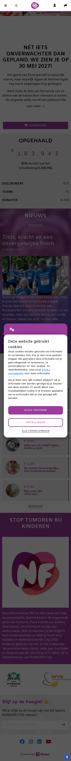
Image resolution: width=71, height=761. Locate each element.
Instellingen (35, 422)
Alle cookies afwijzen (35, 431)
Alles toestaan (35, 410)
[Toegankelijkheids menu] (67, 757)
